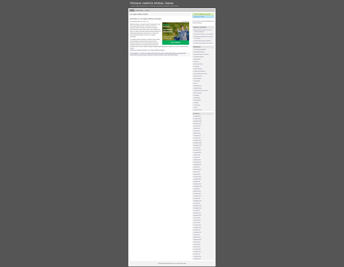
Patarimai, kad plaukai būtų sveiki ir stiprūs (203, 43)
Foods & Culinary (198, 64)
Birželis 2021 (197, 133)
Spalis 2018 (197, 155)
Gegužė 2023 (197, 116)
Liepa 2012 (197, 234)
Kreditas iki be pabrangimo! (202, 14)
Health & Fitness (198, 68)
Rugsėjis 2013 (197, 205)
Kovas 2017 (197, 171)
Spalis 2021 (197, 128)
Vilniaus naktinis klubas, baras (152, 3)
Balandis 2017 (197, 169)
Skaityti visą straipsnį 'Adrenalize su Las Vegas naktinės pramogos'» (147, 50)
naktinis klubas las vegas (136, 54)
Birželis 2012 (197, 237)
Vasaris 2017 (197, 174)
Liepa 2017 (197, 167)
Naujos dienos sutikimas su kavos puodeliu (203, 34)
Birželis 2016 (197, 191)
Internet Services (198, 76)
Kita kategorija (135, 53)
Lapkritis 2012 (197, 227)
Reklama (147, 10)
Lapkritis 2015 (197, 196)
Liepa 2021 (197, 130)
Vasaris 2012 (197, 244)
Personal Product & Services (201, 90)
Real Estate (197, 97)
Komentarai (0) (186, 21)
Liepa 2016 (197, 188)
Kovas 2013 (197, 217)
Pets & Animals (197, 93)
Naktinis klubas (137, 21)
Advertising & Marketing (200, 49)
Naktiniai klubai (139, 10)
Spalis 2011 (197, 254)
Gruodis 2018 (197, 150)
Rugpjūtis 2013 (198, 208)
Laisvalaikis (197, 81)
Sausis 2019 (197, 147)
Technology (197, 105)
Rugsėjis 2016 (197, 184)
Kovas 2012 (197, 242)
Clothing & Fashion (199, 56)
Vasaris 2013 (197, 220)
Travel (195, 107)
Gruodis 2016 (197, 176)
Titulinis (132, 10)
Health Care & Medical (199, 71)
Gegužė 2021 (197, 135)
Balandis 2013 (197, 215)
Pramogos (196, 95)
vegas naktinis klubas (173, 54)
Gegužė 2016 (197, 193)
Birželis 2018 (197, 159)
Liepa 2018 (197, 157)
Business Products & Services (201, 54)
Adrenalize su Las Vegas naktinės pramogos (145, 19)
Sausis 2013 (197, 222)
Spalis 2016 (197, 181)
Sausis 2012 (197, 246)
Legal (195, 83)
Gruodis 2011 (197, 249)
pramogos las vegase (153, 54)
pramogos (144, 54)
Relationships (197, 100)
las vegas (161, 53)
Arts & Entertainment (199, 52)
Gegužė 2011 (197, 258)
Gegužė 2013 (197, 213)
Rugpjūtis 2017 (198, 164)
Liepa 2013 (197, 210)
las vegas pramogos (181, 53)
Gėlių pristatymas (196, 21)
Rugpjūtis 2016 (198, 186)
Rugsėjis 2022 (197, 118)
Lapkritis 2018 (197, 152)
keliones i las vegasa (145, 53)
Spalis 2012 (197, 229)
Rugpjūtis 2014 (198, 200)
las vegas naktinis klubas (170, 53)
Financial (196, 61)
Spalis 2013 (197, 203)
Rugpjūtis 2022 (198, 121)
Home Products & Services (200, 73)
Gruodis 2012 (197, 225)
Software (196, 102)
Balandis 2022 (197, 123)
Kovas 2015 (197, 198)
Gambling (196, 66)
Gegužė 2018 (197, 162)
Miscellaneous (197, 85)
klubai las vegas (155, 53)
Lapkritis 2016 (197, 179)
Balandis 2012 (197, 239)
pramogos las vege (162, 54)
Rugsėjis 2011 (197, 256)
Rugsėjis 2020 (197, 140)
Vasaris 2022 (197, 126)
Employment (197, 59)
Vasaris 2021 (197, 138)
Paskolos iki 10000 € (199, 16)
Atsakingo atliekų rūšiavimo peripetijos (202, 40)
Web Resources (198, 110)
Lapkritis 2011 (197, 251)
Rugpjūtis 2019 (198, 145)
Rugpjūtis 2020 (198, 142)
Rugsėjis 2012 (197, 232)
